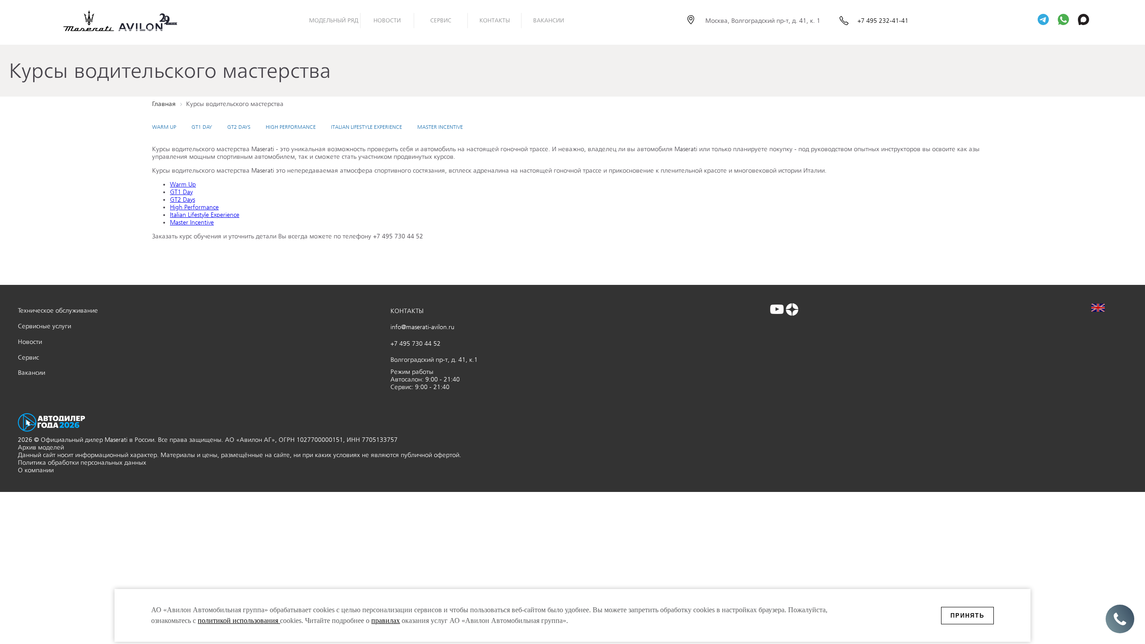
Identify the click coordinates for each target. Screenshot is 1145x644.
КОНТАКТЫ (407, 311)
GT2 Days (238, 127)
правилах (385, 620)
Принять (967, 615)
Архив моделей (41, 447)
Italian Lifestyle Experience (366, 127)
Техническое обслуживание (58, 310)
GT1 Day (201, 127)
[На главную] (127, 20)
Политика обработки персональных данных (82, 462)
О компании (36, 470)
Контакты (494, 20)
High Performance (291, 127)
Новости (30, 342)
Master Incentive (440, 127)
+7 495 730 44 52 (415, 343)
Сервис (440, 20)
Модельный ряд (333, 20)
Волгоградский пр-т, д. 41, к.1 (434, 360)
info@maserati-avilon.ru (422, 327)
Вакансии (548, 20)
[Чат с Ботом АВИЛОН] (1043, 20)
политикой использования (239, 620)
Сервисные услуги (44, 326)
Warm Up (164, 127)
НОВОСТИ (387, 20)
